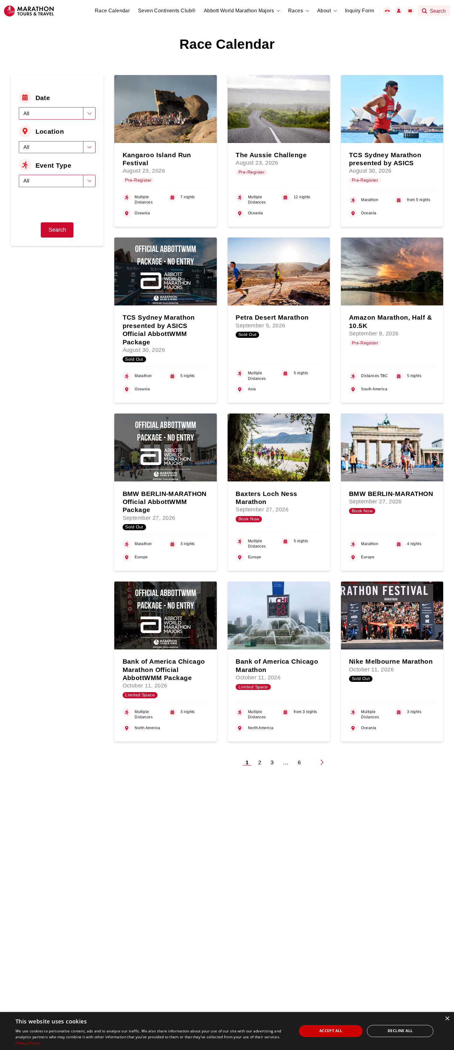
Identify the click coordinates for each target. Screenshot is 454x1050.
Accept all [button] (331, 1030)
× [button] (447, 1018)
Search (57, 230)
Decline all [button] (400, 1030)
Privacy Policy (27, 1043)
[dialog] (227, 1031)
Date (43, 97)
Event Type (53, 165)
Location (50, 131)
